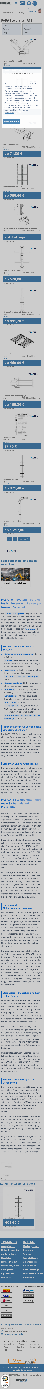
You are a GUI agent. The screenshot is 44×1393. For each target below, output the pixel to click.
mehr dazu (25, 108)
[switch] (5, 1385)
